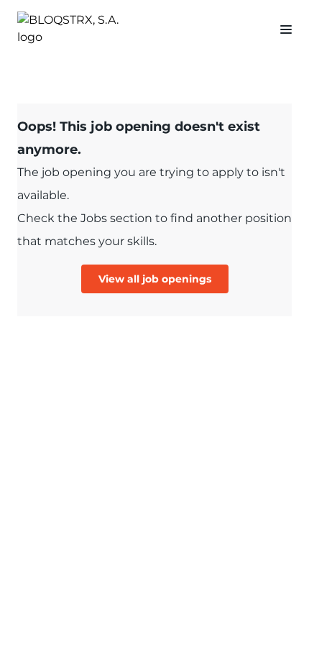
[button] (280, 29)
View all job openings (154, 278)
